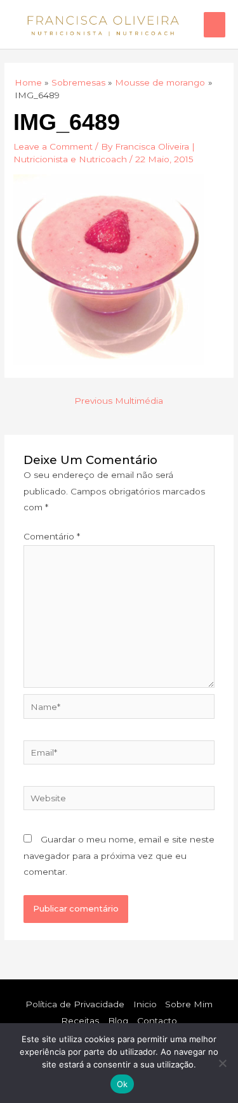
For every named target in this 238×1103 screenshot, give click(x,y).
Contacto (157, 1021)
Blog (118, 1021)
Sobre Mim (189, 1004)
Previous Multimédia (118, 401)
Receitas (80, 1021)
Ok (122, 1084)
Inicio (145, 1004)
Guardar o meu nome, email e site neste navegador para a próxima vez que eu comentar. (119, 855)
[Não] (222, 1063)
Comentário (51, 536)
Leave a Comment (53, 146)
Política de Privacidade (74, 1004)
